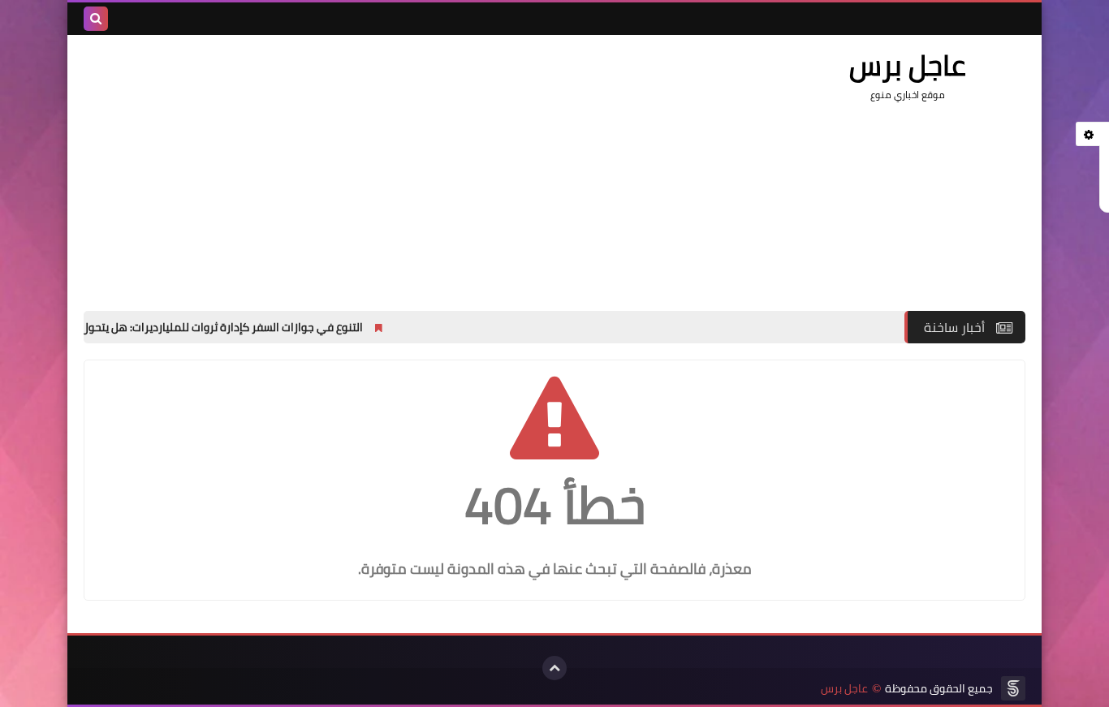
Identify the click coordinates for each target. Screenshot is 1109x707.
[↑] (554, 668)
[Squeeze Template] (1013, 688)
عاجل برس (844, 688)
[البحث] (96, 18)
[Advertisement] (379, 164)
